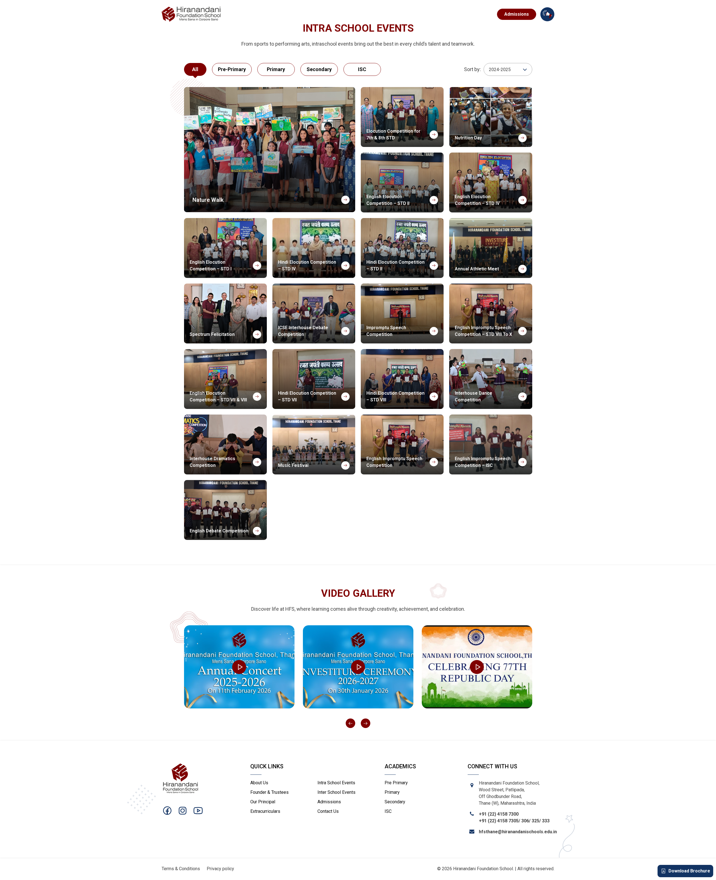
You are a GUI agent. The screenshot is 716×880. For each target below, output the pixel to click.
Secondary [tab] (319, 69)
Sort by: (472, 69)
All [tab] (195, 69)
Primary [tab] (276, 69)
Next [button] (365, 723)
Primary (392, 792)
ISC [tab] (362, 69)
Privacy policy (220, 868)
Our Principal (262, 801)
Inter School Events (336, 792)
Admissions (516, 14)
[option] (239, 666)
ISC (388, 811)
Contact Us (478, 14)
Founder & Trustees (269, 792)
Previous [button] (350, 723)
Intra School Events (336, 782)
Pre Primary (396, 782)
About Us (259, 782)
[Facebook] (167, 810)
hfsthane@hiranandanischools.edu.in (518, 831)
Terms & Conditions (181, 868)
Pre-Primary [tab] (232, 69)
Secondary (395, 801)
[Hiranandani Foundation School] (191, 14)
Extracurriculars (381, 14)
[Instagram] (182, 810)
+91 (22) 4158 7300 (499, 814)
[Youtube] (198, 810)
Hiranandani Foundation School (483, 868)
